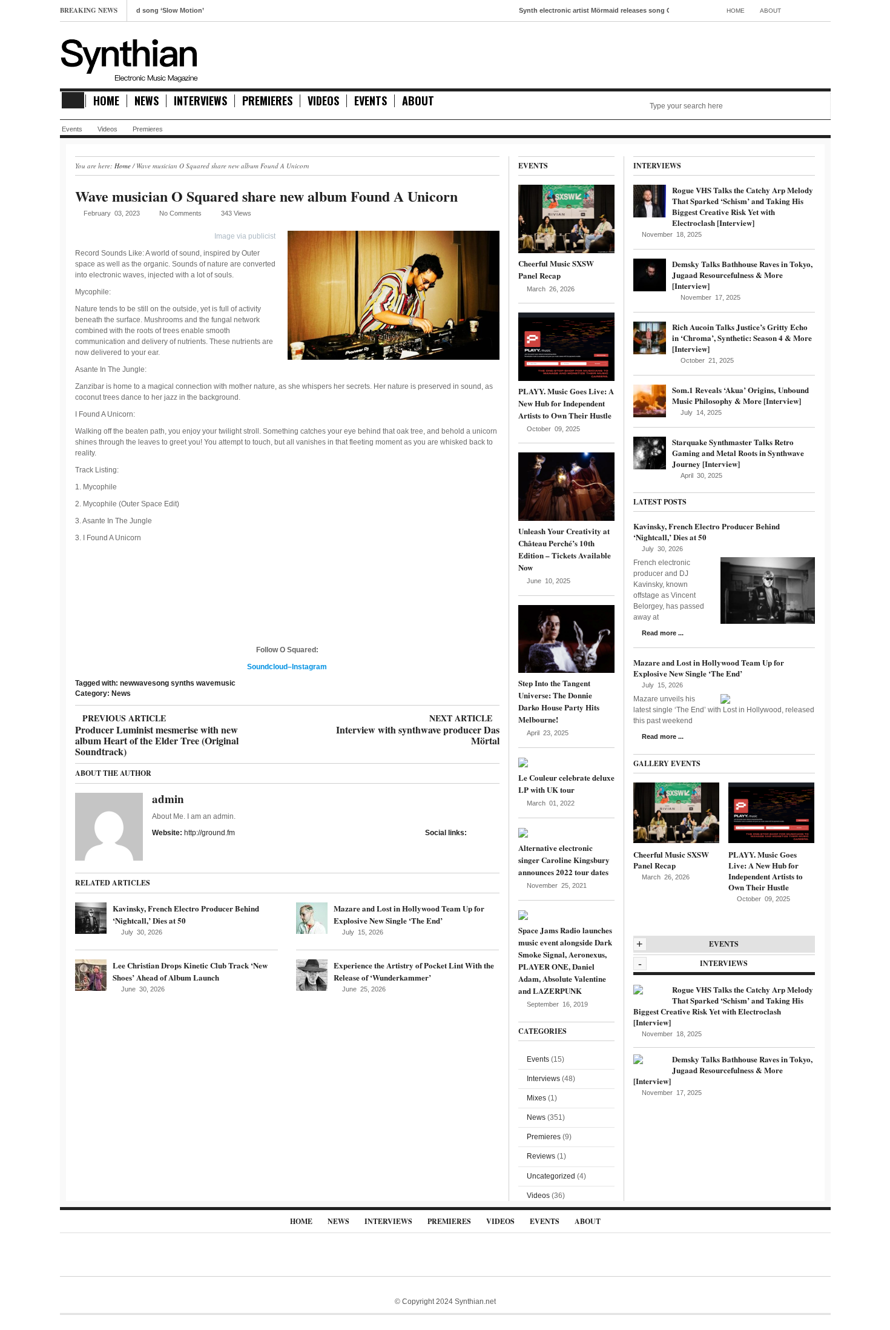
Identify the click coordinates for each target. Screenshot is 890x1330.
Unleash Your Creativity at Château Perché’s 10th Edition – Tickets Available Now (564, 549)
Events (370, 100)
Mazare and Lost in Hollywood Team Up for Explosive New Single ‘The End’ (409, 914)
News (146, 100)
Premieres (267, 100)
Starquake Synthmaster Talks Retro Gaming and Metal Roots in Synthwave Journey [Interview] (738, 452)
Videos (323, 100)
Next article (417, 718)
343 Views (236, 213)
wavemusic (216, 683)
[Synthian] (129, 57)
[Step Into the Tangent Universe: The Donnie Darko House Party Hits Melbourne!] (566, 638)
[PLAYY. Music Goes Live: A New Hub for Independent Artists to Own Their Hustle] (566, 346)
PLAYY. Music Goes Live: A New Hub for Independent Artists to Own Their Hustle (566, 403)
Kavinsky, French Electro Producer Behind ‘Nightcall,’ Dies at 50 (706, 531)
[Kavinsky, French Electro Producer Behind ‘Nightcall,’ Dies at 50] (91, 918)
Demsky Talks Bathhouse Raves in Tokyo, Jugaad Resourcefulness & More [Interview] (742, 274)
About (770, 10)
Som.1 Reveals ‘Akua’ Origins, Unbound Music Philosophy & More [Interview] (740, 395)
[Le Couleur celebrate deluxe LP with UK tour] (523, 762)
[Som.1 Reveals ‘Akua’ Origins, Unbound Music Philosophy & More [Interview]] (649, 400)
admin (168, 798)
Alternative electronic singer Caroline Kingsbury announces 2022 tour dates (564, 860)
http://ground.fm (209, 833)
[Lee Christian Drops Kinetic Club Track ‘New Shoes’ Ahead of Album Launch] (91, 975)
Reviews (541, 1156)
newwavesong (144, 683)
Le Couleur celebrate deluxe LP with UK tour (566, 783)
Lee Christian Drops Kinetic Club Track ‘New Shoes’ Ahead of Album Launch (190, 971)
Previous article (157, 718)
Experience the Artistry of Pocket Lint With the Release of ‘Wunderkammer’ (414, 971)
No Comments (180, 213)
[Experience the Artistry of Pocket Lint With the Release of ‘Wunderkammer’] (312, 975)
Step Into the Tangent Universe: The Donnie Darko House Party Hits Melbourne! (558, 701)
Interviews (200, 100)
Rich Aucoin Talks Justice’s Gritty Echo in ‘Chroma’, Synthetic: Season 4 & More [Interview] (742, 337)
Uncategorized (551, 1176)
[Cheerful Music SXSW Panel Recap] (566, 218)
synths (182, 683)
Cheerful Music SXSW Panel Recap (556, 269)
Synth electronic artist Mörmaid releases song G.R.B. (569, 10)
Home (736, 10)
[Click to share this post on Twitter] (495, 832)
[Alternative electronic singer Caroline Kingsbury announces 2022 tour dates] (523, 832)
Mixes (536, 1098)
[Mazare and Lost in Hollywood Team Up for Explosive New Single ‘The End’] (312, 918)
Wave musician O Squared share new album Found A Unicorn (266, 196)
